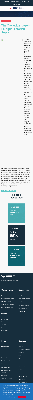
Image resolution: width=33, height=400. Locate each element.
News (20, 358)
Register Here (16, 4)
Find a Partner (22, 379)
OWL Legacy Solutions (24, 366)
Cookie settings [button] (11, 397)
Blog (20, 355)
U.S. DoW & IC (4, 330)
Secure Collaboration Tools (7, 304)
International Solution (6, 301)
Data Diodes (4, 295)
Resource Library (5, 357)
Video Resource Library (6, 360)
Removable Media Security (7, 307)
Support (20, 369)
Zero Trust (3, 324)
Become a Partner (23, 376)
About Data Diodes (5, 350)
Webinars (21, 361)
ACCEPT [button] (22, 397)
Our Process (21, 352)
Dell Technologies (23, 308)
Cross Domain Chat (5, 310)
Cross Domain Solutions (24, 298)
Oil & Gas (21, 315)
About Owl (21, 346)
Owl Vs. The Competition (7, 316)
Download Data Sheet (8, 190)
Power (20, 317)
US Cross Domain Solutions (7, 298)
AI (1, 327)
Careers (20, 364)
